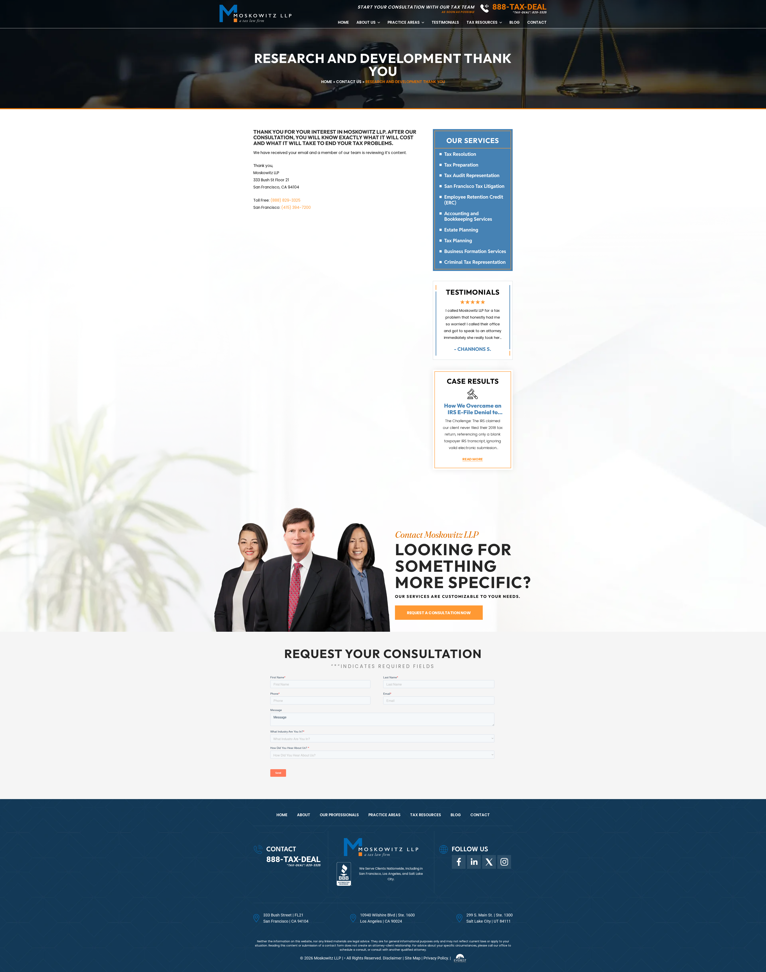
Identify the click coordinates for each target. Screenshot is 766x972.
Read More (472, 459)
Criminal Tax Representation (475, 262)
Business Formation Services (475, 251)
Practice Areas (404, 22)
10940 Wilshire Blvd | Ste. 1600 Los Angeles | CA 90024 (387, 918)
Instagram (504, 862)
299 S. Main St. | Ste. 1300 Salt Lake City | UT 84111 (489, 918)
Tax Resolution (460, 154)
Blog (514, 22)
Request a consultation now (439, 613)
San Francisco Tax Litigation (474, 186)
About (303, 815)
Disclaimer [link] (392, 958)
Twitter (489, 862)
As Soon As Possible (457, 12)
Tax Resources (482, 22)
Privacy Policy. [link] (436, 958)
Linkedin (474, 862)
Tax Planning (458, 241)
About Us (366, 22)
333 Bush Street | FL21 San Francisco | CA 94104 (285, 918)
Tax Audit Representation (471, 176)
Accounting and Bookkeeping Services (468, 216)
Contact (537, 22)
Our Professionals (339, 815)
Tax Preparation (461, 165)
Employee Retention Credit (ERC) (473, 200)
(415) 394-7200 (296, 207)
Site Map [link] (413, 958)
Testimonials (445, 22)
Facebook (459, 862)
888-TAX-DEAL (519, 7)
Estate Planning (461, 230)
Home (343, 22)
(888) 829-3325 (285, 200)
